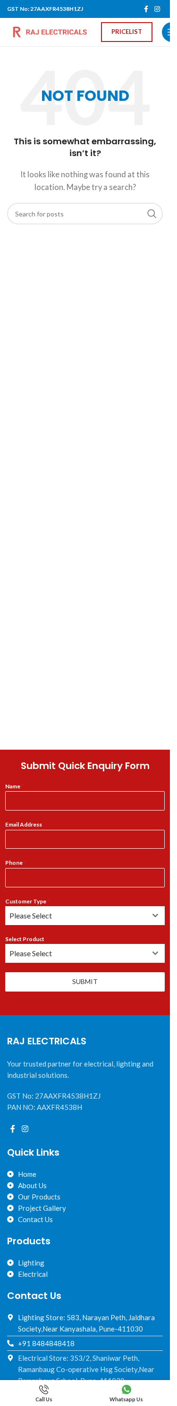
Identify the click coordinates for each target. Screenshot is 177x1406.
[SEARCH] (152, 213)
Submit (85, 981)
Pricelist (126, 31)
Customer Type (27, 901)
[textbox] (76, 916)
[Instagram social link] (157, 9)
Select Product (26, 939)
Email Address (23, 824)
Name (14, 786)
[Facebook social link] (146, 9)
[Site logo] (49, 31)
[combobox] (84, 915)
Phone (15, 862)
